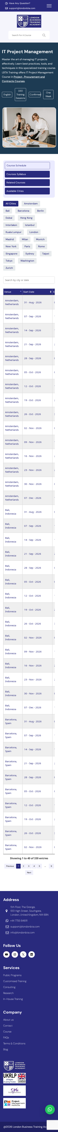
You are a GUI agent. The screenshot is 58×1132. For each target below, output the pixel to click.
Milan (25, 239)
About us (8, 1019)
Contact (8, 1025)
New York (11, 246)
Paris (27, 246)
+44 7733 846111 (18, 920)
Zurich (9, 268)
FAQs (6, 1037)
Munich (40, 239)
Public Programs (12, 975)
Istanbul (29, 225)
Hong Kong (26, 217)
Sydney (29, 253)
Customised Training (14, 981)
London (33, 232)
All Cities (11, 203)
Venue (7, 291)
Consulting (9, 987)
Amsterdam (31, 203)
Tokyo (9, 260)
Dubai (9, 217)
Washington (27, 260)
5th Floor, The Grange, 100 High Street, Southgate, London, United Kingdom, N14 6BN (29, 910)
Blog (5, 1049)
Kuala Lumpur (13, 232)
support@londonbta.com (22, 8)
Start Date (28, 291)
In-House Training (13, 999)
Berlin (40, 210)
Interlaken (11, 225)
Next (29, 872)
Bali (8, 210)
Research (8, 993)
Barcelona (23, 210)
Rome (41, 246)
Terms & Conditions (14, 1043)
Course (7, 1031)
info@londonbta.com (22, 932)
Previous (10, 866)
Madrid (10, 239)
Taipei (45, 253)
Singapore (11, 253)
